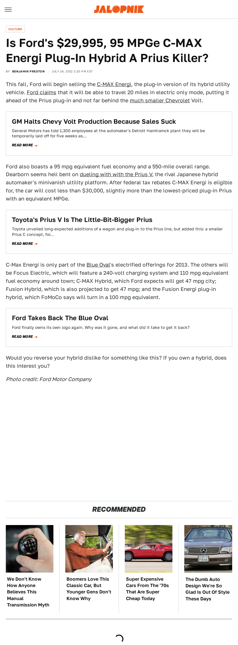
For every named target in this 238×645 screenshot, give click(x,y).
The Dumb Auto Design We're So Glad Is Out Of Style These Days (207, 589)
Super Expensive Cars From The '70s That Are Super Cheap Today (147, 588)
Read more (22, 145)
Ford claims (41, 92)
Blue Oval (98, 265)
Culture (15, 29)
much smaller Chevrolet (160, 100)
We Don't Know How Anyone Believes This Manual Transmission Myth (28, 592)
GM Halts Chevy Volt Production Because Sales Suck (94, 121)
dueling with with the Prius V (116, 174)
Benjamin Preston (28, 71)
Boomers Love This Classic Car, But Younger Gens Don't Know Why (88, 588)
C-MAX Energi (114, 84)
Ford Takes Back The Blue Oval (60, 318)
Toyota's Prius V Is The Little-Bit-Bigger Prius (82, 219)
